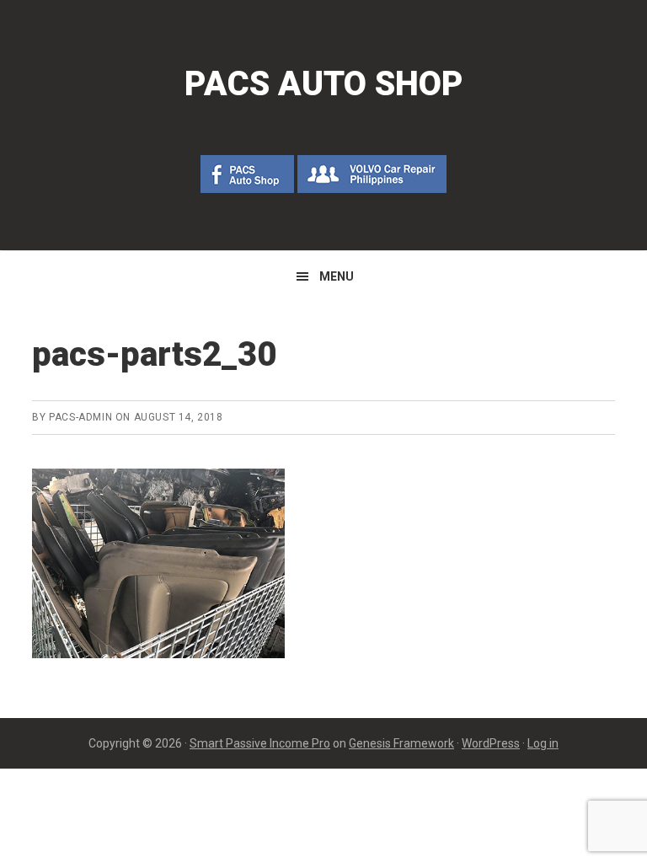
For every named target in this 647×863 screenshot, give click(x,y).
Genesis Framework (401, 743)
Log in (543, 743)
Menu (336, 276)
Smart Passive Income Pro (260, 743)
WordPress (491, 743)
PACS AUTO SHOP (323, 84)
